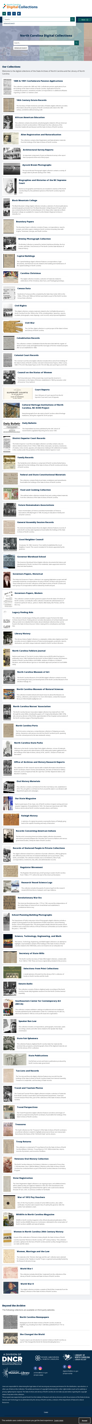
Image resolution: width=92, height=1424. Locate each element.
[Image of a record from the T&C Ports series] (8, 730)
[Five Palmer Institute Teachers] (8, 122)
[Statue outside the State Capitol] (14, 1059)
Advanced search (9, 23)
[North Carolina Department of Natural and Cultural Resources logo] (12, 1359)
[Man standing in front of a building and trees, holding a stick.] (8, 836)
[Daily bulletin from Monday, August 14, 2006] (11, 427)
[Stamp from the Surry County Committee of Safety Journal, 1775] (9, 902)
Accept (84, 1420)
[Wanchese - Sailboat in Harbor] (11, 169)
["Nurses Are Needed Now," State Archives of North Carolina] (10, 1288)
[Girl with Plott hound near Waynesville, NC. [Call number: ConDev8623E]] (7, 1094)
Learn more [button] (58, 1420)
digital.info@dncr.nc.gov (70, 1371)
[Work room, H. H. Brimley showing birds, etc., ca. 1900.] (9, 244)
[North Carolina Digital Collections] (20, 6)
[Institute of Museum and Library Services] (16, 1373)
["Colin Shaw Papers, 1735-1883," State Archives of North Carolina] (6, 619)
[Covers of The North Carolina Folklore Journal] (6, 658)
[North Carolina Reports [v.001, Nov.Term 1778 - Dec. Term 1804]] (18, 393)
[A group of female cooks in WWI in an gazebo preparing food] (10, 1338)
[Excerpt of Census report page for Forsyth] (9, 293)
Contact (46, 1412)
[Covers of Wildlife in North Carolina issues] (8, 1219)
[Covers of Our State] (8, 803)
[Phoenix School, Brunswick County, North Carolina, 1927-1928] (6, 922)
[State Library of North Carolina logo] (76, 1357)
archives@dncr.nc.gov (41, 1373)
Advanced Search (20, 48)
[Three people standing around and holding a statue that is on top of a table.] (9, 677)
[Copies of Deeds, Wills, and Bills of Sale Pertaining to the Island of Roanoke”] (7, 360)
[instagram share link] (40, 1368)
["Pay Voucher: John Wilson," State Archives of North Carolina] (9, 1202)
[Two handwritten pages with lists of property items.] (8, 105)
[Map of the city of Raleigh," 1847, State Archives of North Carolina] (11, 819)
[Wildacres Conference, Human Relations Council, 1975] (10, 544)
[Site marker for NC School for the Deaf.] (9, 561)
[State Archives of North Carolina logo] (47, 1358)
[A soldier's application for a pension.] (7, 87)
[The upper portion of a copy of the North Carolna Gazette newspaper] (10, 1322)
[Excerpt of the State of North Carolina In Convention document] (10, 478)
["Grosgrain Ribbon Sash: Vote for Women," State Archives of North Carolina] (7, 1238)
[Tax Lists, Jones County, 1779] (8, 1076)
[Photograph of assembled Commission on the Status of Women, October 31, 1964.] (9, 377)
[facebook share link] (35, 1368)
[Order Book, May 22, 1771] (10, 871)
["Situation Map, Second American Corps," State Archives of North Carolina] (10, 1272)
